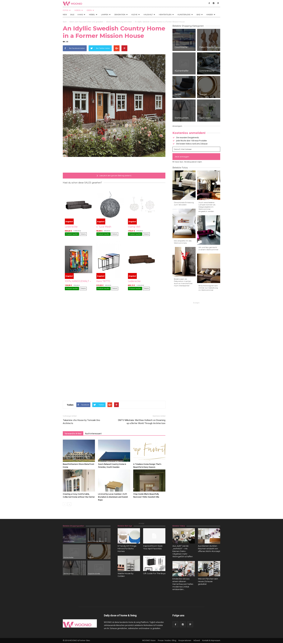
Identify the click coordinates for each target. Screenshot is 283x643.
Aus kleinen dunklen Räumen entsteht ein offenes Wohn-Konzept (209, 548)
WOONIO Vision (149, 640)
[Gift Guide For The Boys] (154, 563)
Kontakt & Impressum (211, 640)
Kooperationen (184, 640)
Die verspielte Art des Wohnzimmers (182, 242)
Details (83, 234)
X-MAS (80, 15)
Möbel (92, 15)
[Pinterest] (218, 3)
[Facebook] (209, 3)
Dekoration (119, 15)
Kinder (210, 15)
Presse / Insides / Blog (167, 640)
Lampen (104, 15)
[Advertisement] (114, 165)
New (65, 15)
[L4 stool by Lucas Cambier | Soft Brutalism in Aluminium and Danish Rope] (114, 480)
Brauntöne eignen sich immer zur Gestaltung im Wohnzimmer (208, 287)
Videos (77, 10)
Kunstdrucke (184, 15)
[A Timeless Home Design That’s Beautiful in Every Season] (149, 451)
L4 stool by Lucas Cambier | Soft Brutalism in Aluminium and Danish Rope (113, 497)
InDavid (197, 640)
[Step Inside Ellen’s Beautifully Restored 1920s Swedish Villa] (149, 480)
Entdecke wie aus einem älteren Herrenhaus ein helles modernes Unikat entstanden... (182, 584)
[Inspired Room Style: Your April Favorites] (154, 536)
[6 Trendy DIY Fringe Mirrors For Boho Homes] (129, 536)
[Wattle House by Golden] (129, 563)
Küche (134, 15)
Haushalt (148, 15)
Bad (198, 15)
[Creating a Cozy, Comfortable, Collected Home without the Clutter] (79, 480)
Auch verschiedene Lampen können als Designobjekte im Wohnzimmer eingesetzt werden (207, 206)
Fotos (65, 10)
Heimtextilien (165, 15)
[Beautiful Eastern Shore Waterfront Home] (79, 451)
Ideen (89, 10)
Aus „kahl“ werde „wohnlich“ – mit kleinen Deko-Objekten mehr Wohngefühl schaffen (182, 551)
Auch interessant (93, 433)
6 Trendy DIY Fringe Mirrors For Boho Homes (127, 548)
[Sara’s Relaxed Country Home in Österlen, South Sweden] (114, 451)
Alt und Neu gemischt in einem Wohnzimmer (208, 248)
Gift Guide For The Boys (154, 573)
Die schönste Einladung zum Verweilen (184, 203)
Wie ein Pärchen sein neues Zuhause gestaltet (208, 581)
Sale (72, 15)
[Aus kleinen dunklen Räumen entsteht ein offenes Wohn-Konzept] (209, 536)
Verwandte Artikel (73, 433)
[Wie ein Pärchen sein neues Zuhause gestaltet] (209, 568)
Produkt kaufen (72, 234)
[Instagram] (213, 3)
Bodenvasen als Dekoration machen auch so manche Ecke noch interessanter (183, 282)
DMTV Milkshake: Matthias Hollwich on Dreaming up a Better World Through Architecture (141, 422)
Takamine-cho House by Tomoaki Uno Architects (81, 422)
